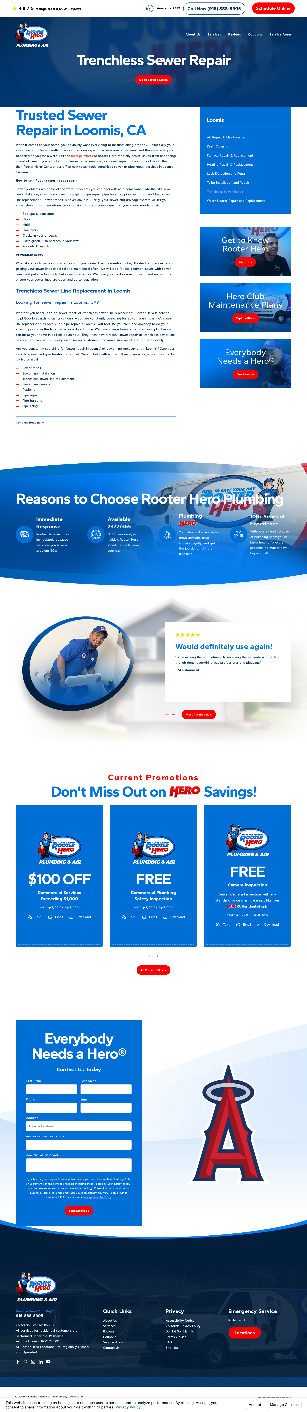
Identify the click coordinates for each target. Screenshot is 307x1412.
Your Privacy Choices (65, 1397)
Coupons (109, 1337)
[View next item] (173, 714)
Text (38, 917)
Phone (30, 1099)
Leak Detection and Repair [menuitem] (227, 173)
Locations (245, 1332)
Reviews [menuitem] (234, 34)
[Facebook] (18, 1362)
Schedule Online (273, 8)
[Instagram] (33, 1362)
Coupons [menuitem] (255, 34)
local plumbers (82, 156)
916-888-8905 (29, 1316)
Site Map (172, 1347)
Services (109, 1326)
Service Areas (113, 1342)
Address (32, 1118)
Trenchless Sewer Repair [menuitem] (225, 191)
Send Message (79, 1210)
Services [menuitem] (214, 34)
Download (83, 917)
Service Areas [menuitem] (281, 34)
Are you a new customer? (45, 1136)
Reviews (109, 1331)
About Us (110, 1320)
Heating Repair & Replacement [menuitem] (230, 164)
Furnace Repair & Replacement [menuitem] (230, 155)
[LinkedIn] (41, 1362)
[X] (25, 1362)
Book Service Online (153, 79)
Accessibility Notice (180, 1320)
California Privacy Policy (183, 1326)
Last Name (88, 1081)
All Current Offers (153, 970)
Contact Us (111, 1347)
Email (59, 917)
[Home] (32, 34)
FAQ (169, 1342)
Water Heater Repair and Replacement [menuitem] (236, 200)
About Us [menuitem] (192, 34)
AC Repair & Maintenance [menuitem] (226, 137)
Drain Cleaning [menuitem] (217, 146)
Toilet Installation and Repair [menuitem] (228, 182)
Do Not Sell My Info (180, 1331)
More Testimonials (199, 714)
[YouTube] (48, 1362)
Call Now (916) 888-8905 (214, 8)
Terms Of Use (176, 1337)
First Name (34, 1081)
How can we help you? (42, 1155)
